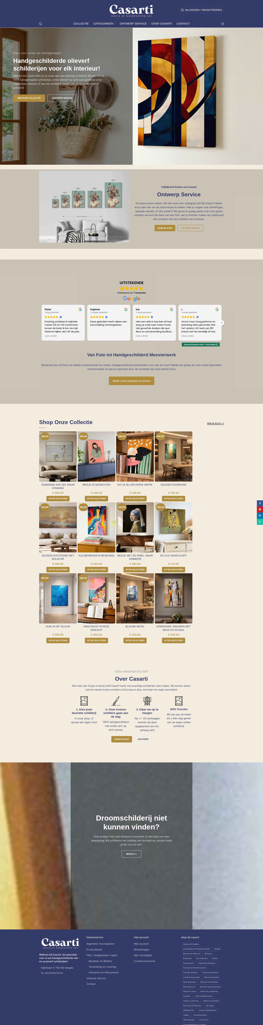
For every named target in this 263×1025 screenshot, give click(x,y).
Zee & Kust (203, 1020)
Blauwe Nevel (135, 626)
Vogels (186, 1015)
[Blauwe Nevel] (135, 598)
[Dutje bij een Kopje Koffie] (135, 456)
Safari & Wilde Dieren (204, 996)
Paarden (186, 996)
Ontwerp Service (190, 228)
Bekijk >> (131, 854)
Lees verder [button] (96, 336)
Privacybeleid (94, 949)
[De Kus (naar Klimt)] (173, 527)
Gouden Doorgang (173, 484)
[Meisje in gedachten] (96, 456)
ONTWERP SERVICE (62, 98)
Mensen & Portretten (209, 982)
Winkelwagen (141, 949)
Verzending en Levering (102, 966)
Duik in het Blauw (58, 626)
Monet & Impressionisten (210, 987)
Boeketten (187, 958)
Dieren (215, 958)
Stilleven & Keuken (211, 1001)
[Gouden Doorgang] (173, 456)
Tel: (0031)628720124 (52, 973)
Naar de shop (165, 228)
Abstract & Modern (191, 944)
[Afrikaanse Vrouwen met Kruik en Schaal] (173, 598)
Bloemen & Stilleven (191, 953)
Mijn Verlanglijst (143, 955)
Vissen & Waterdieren (208, 1010)
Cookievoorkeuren (144, 961)
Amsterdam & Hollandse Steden (196, 949)
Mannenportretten (212, 977)
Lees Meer (143, 739)
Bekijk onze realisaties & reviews (131, 380)
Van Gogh (210, 1005)
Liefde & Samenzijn (191, 977)
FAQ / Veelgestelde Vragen (101, 955)
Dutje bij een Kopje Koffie (134, 484)
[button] (221, 322)
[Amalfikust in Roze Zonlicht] (96, 598)
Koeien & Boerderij (210, 972)
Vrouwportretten (200, 1015)
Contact (91, 983)
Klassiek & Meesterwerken (194, 968)
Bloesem (208, 953)
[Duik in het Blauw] (58, 598)
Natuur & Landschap (209, 991)
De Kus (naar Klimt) (173, 555)
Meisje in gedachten (96, 484)
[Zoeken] (41, 24)
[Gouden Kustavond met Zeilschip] (58, 527)
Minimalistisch (189, 987)
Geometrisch (188, 963)
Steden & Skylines (191, 1001)
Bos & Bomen (202, 958)
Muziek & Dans (189, 991)
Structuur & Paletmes (192, 1005)
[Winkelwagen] (222, 24)
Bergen (217, 949)
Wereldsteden (189, 1020)
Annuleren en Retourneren (104, 972)
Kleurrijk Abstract (190, 972)
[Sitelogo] (131, 9)
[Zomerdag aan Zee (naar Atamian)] (58, 456)
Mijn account (141, 943)
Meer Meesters (189, 982)
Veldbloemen (188, 1010)
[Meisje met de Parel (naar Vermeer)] (135, 527)
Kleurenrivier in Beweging (96, 555)
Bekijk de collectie (29, 98)
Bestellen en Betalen (100, 961)
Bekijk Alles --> (215, 423)
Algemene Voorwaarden (100, 943)
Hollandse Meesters (206, 963)
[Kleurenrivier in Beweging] (96, 527)
